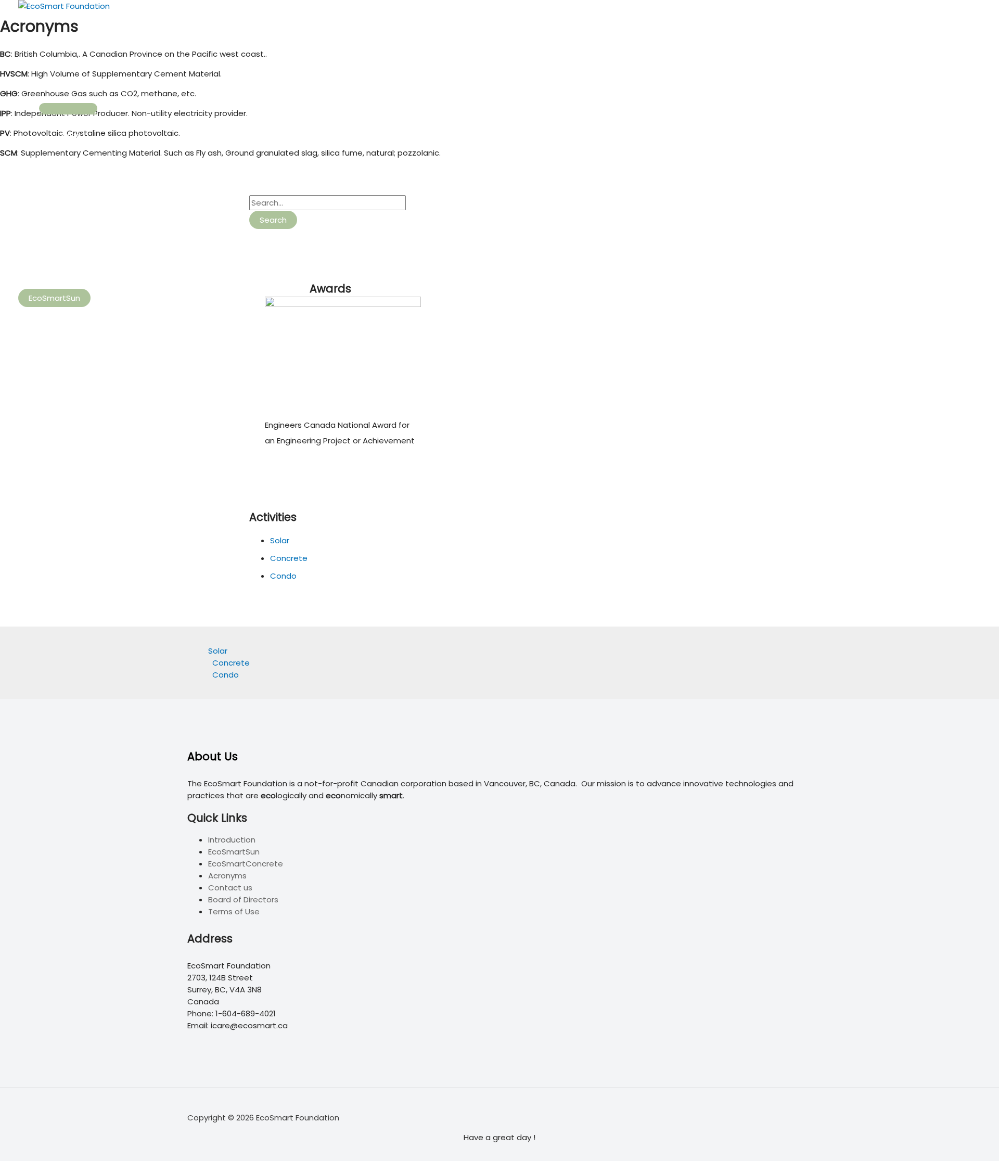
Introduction (231, 839)
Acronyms (227, 875)
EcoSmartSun (234, 851)
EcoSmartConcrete (245, 863)
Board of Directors (243, 899)
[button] (54, 298)
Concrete (78, 176)
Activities (56, 81)
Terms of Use (234, 911)
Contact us (230, 887)
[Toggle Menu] (68, 108)
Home (50, 40)
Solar (69, 135)
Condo (73, 218)
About (51, 259)
